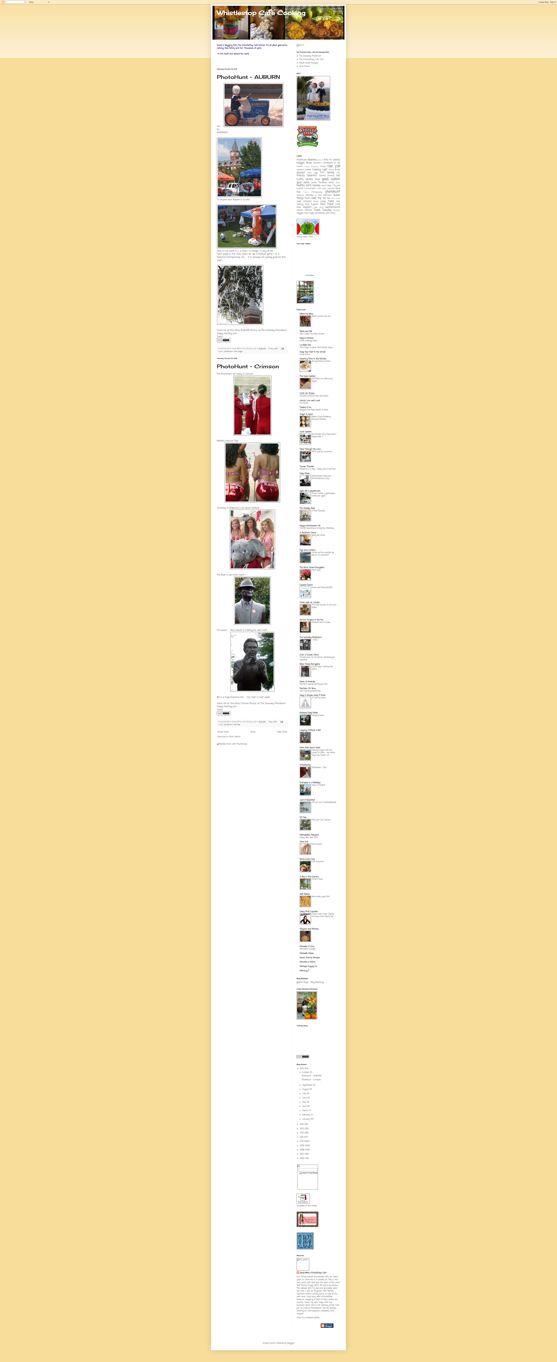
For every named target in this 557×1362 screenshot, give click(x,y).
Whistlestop (305, 765)
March (305, 1110)
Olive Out (304, 841)
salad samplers (304, 201)
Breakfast (317, 163)
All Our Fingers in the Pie (311, 619)
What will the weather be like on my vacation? (323, 553)
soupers (307, 207)
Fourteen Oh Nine (308, 688)
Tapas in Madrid (318, 785)
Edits (310, 172)
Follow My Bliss (306, 313)
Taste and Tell (306, 331)
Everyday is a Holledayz (310, 782)
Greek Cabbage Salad (308, 340)
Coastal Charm (306, 585)
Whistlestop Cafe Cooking (261, 12)
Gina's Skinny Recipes (310, 957)
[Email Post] (282, 348)
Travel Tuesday (322, 210)
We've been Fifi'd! (305, 236)
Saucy (315, 201)
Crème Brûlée (334, 169)
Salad (338, 198)
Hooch (323, 185)
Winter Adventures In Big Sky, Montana (317, 528)
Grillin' (331, 182)
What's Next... (317, 879)
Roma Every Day (307, 859)
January (306, 1119)
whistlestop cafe (322, 213)
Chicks (323, 166)
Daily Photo (305, 473)
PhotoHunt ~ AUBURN (248, 77)
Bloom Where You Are (321, 316)
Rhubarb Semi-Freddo (321, 622)
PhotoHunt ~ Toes (319, 767)
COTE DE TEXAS (307, 393)
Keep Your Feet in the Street (312, 352)
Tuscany (336, 210)
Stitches (308, 210)
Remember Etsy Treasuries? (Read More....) (324, 435)
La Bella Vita (305, 345)
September (307, 1085)
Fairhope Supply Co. (308, 966)
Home (252, 732)
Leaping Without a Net (310, 730)
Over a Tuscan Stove (309, 654)
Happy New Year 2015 (309, 837)
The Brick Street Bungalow (312, 567)
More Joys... (316, 570)
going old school (318, 535)
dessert (301, 172)
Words (333, 213)
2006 (302, 1158)
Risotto (308, 198)
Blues (309, 163)
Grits (338, 182)
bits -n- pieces (332, 160)
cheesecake (314, 166)
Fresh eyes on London (310, 602)
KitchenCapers (310, 188)
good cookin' (331, 179)
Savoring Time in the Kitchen (313, 358)
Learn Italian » (309, 275)
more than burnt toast (310, 747)
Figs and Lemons (307, 550)
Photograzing (317, 192)
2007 (302, 1154)
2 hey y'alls (273, 348)
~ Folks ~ (315, 639)
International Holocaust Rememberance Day (321, 477)
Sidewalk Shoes (307, 953)
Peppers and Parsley (309, 929)
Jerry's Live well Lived (310, 400)
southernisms (332, 207)
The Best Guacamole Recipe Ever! (313, 684)
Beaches (312, 160)
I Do (334, 185)
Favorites (312, 175)
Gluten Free (313, 179)
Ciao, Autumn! (317, 861)
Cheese (306, 166)
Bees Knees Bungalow (310, 664)
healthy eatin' (304, 185)
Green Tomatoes (319, 182)
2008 (302, 1149)
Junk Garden (306, 431)
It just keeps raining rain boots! (322, 667)
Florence (331, 175)
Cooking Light (319, 169)
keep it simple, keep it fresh (312, 695)
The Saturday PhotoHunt (273, 330)
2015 (302, 1068)
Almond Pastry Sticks (321, 361)
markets (331, 188)
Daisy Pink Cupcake (309, 911)
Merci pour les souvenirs (322, 451)
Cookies (308, 169)
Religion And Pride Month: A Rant (314, 409)
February (306, 1114)
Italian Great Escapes (308, 63)
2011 (302, 1137)
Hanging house (318, 715)
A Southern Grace (308, 532)
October (306, 1072)
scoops (323, 201)
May (304, 1102)
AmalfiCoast (302, 159)
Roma (333, 198)
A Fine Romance (319, 697)
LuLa (319, 188)
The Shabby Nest (307, 508)
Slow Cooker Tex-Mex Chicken (312, 333)
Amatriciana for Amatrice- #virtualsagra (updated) (317, 658)
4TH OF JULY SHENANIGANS (324, 802)
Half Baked (305, 894)
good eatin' (303, 182)
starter (300, 210)
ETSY (322, 172)
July (304, 1093)
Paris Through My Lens (310, 449)
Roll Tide (237, 724)
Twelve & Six (305, 407)
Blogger (290, 1343)
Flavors (322, 175)
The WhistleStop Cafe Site (311, 59)
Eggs (316, 172)
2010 (302, 1141)
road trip (316, 198)
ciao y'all (333, 166)
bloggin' (301, 163)
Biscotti (320, 160)
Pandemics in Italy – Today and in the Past (318, 469)
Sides (331, 201)
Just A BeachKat (307, 800)
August (306, 1089)
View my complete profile (308, 1317)
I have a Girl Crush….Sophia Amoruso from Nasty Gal (323, 915)
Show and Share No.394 (322, 587)
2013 (302, 1128)
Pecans (306, 192)
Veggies (300, 213)
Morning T (304, 970)
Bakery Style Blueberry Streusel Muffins (321, 418)
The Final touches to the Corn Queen (324, 606)
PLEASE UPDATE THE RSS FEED (314, 396)
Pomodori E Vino (307, 946)
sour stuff (318, 207)
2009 (302, 1145)
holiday (316, 185)
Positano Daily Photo (309, 712)
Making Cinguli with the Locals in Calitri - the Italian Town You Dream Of (323, 753)
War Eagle (238, 351)
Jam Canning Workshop (310, 690)
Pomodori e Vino (314, 195)
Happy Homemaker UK (310, 525)
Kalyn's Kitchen (307, 338)
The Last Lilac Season (321, 819)
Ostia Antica (305, 354)
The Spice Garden (307, 376)
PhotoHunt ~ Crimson (248, 366)
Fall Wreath (317, 844)
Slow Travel (304, 66)
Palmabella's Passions (309, 835)
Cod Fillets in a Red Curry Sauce (322, 380)
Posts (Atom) (234, 736)
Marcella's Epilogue (307, 948)
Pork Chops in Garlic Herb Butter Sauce (316, 347)
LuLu (324, 188)
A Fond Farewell (318, 510)
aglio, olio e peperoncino (310, 491)
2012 (302, 1132)
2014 (302, 1124)
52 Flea (303, 817)
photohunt (228, 351)
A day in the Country (309, 876)
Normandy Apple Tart (321, 896)
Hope (329, 185)
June (305, 1097)
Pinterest (300, 195)
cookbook (300, 169)
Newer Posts (223, 732)
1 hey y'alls (272, 721)
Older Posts (282, 732)
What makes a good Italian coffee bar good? (323, 494)
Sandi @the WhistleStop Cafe (313, 1272)
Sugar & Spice (306, 414)
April (304, 1106)
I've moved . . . (305, 403)
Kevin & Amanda (307, 681)
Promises (327, 195)
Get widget (301, 275)
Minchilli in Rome (307, 962)
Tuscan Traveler (307, 466)
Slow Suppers (311, 204)
